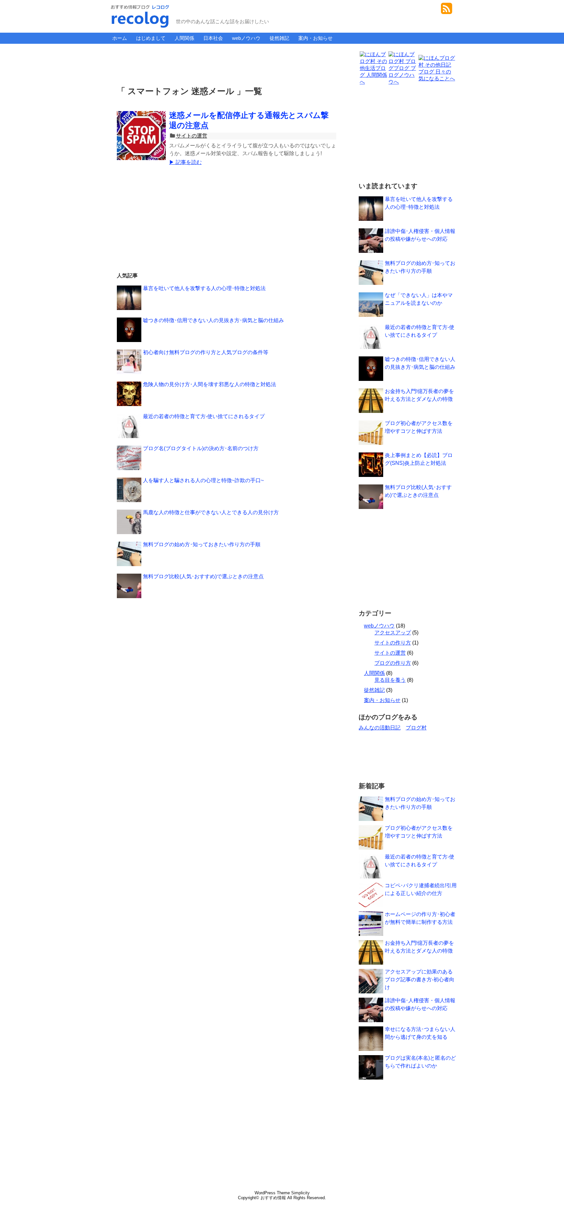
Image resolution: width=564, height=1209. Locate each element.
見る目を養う (390, 680)
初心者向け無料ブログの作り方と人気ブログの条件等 (205, 352)
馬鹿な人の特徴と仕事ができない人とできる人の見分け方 (211, 512)
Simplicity (300, 1192)
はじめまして (150, 38)
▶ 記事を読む (185, 162)
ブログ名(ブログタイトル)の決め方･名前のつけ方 (200, 448)
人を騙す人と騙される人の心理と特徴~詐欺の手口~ (203, 480)
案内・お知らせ (315, 38)
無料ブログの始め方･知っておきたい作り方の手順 (201, 544)
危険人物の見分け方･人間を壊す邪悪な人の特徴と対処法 (209, 384)
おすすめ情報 (273, 1197)
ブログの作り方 (392, 663)
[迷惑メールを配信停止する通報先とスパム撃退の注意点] (141, 142)
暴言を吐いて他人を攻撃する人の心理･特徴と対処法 (204, 288)
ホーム (119, 38)
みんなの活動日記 (379, 727)
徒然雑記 (279, 38)
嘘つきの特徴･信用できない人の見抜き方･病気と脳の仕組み (213, 320)
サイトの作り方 (392, 642)
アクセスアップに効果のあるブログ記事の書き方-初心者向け (419, 979)
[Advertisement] (228, 63)
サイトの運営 (191, 136)
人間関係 (184, 38)
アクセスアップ (392, 632)
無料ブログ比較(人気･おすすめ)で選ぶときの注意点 (203, 576)
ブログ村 (416, 727)
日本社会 (213, 38)
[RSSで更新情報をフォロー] (446, 11)
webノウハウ (246, 38)
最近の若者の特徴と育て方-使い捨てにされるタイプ (204, 416)
